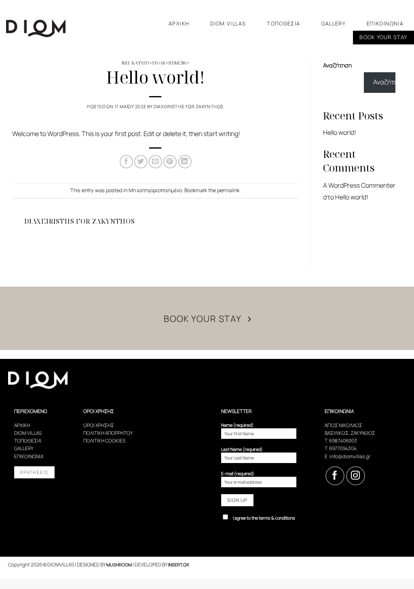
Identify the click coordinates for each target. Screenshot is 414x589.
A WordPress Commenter (359, 185)
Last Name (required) (242, 449)
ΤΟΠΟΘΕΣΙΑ (283, 23)
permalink (228, 190)
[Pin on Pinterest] (170, 161)
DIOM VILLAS (228, 23)
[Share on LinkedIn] (185, 161)
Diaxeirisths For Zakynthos (189, 106)
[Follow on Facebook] (334, 475)
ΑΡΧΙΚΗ (179, 23)
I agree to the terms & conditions (264, 518)
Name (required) (237, 425)
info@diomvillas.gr (350, 456)
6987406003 (343, 440)
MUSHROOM (119, 565)
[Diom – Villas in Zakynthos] (46, 28)
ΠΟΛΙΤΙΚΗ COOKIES (104, 440)
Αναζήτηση (337, 65)
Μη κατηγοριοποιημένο (155, 63)
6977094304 (343, 448)
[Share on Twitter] (141, 161)
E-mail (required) (237, 473)
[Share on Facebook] (126, 161)
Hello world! (339, 132)
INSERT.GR (178, 565)
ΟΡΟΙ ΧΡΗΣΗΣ (98, 425)
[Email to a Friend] (155, 161)
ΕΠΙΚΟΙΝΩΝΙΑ (385, 23)
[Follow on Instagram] (355, 475)
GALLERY (333, 23)
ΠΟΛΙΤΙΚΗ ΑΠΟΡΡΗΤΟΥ (108, 433)
